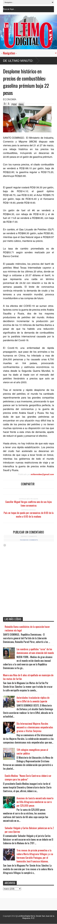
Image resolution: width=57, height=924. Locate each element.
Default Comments (29, 536)
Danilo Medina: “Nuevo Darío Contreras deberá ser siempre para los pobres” (28, 777)
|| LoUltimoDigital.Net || (25, 916)
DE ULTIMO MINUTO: (18, 60)
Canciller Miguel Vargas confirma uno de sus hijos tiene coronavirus (28, 503)
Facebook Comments (29, 540)
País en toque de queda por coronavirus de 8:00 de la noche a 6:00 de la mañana (29, 514)
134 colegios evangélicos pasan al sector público (32, 751)
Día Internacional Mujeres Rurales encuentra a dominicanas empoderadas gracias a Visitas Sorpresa (35, 727)
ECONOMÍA (9, 99)
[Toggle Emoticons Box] (4, 545)
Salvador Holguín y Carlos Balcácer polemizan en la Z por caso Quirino (29, 830)
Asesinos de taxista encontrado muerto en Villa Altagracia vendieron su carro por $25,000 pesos (35, 801)
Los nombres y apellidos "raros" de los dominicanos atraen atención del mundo (35, 651)
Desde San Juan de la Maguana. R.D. (38, 917)
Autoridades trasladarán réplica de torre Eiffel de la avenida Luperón (33, 699)
